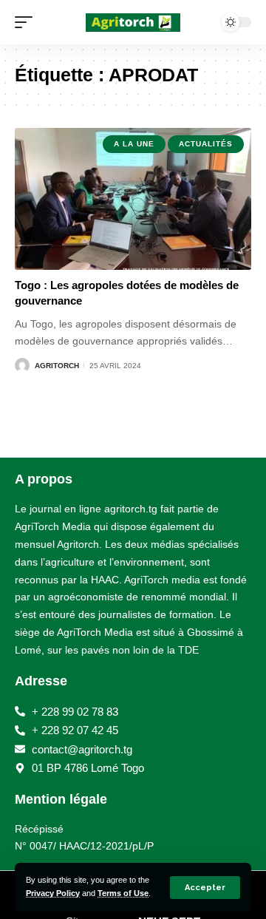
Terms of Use (123, 893)
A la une (134, 144)
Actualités (206, 144)
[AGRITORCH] (133, 23)
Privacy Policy (53, 893)
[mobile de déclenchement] (27, 22)
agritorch (57, 366)
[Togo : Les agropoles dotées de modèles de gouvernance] (133, 199)
